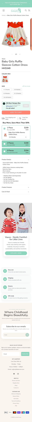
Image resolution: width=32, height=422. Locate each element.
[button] (26, 10)
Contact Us (16, 388)
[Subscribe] (27, 335)
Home (3, 15)
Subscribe (25, 354)
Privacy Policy (16, 403)
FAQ (16, 405)
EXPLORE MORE (16, 253)
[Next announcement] (30, 4)
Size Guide (16, 398)
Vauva (3, 59)
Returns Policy (16, 396)
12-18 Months (8, 98)
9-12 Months (17, 93)
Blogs (16, 385)
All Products (9, 106)
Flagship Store (16, 383)
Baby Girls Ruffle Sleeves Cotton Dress (18, 15)
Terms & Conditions (16, 401)
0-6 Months (17, 89)
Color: (6, 74)
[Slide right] (20, 54)
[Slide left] (12, 54)
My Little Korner (17, 417)
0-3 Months (7, 89)
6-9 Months (7, 93)
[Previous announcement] (2, 4)
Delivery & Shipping (16, 394)
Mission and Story (16, 380)
